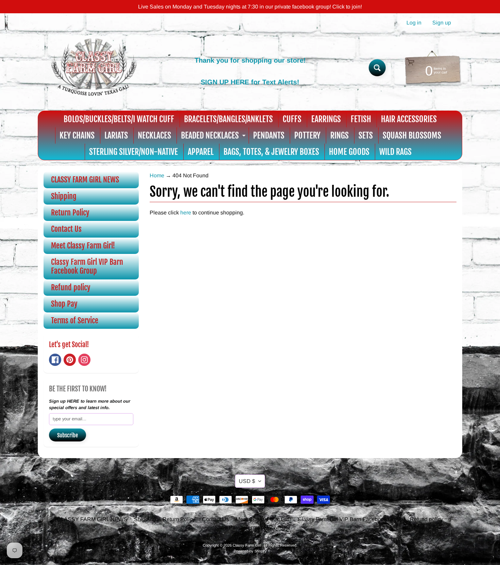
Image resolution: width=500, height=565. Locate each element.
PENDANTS (268, 135)
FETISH (361, 119)
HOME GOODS (349, 152)
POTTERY (307, 135)
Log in (413, 23)
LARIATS (116, 135)
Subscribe (67, 435)
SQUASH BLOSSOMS (412, 135)
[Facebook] (55, 360)
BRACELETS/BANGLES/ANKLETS (228, 119)
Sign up (441, 23)
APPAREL (201, 152)
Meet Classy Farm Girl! (83, 245)
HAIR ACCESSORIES (409, 119)
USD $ (247, 481)
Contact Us (66, 228)
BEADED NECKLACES (214, 137)
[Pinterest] (70, 360)
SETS (366, 135)
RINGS (339, 135)
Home (157, 175)
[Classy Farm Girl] (94, 67)
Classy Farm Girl (247, 545)
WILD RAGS (395, 152)
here (185, 212)
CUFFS (292, 119)
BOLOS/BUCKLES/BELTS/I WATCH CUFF (119, 119)
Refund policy (70, 287)
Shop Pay (64, 303)
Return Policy (70, 212)
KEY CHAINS (77, 135)
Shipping (64, 196)
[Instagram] (84, 360)
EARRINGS (326, 119)
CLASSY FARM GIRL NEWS (85, 179)
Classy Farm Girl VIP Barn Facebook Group (87, 266)
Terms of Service (74, 320)
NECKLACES (154, 135)
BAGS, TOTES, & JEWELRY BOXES (271, 152)
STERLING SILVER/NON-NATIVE (133, 152)
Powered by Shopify (250, 551)
